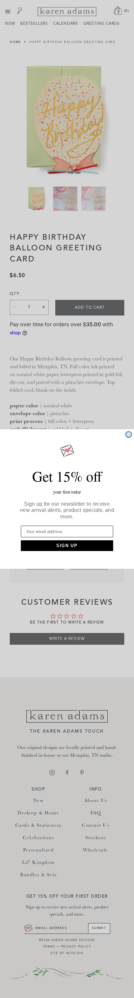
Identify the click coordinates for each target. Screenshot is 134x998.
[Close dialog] (128, 434)
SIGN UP (66, 545)
